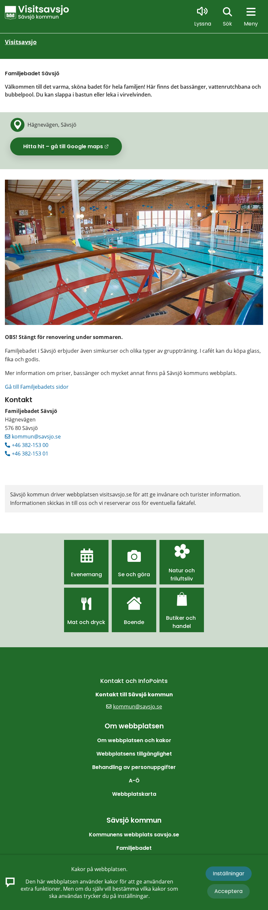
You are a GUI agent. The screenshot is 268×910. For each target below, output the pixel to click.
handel (182, 626)
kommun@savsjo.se (36, 436)
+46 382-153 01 (30, 453)
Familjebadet (134, 848)
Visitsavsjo (21, 42)
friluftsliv (181, 578)
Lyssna (202, 23)
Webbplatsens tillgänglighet (134, 754)
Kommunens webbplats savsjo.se (134, 834)
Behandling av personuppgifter (134, 767)
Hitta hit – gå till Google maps (72, 149)
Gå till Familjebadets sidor (37, 386)
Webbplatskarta (134, 794)
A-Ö (134, 780)
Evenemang (86, 574)
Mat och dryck (86, 622)
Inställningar (228, 873)
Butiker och (181, 618)
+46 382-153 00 (30, 445)
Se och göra (134, 574)
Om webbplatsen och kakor (134, 740)
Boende (134, 622)
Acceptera (228, 891)
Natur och (182, 570)
